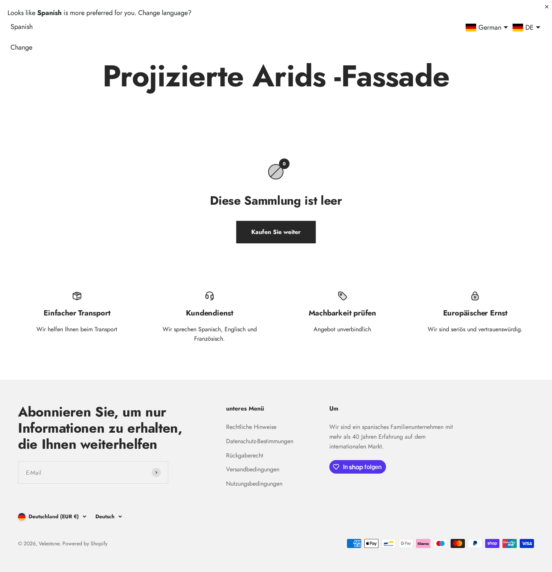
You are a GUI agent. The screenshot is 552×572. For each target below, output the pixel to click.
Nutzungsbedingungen (254, 483)
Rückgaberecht (244, 455)
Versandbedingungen (252, 469)
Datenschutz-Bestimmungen (259, 441)
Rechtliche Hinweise (251, 427)
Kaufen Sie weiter (276, 232)
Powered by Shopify (84, 543)
